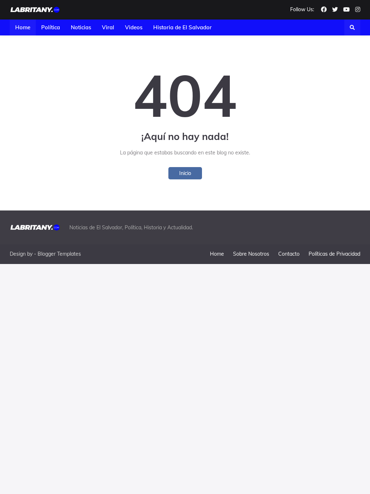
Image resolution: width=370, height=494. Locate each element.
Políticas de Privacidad (334, 254)
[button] (352, 27)
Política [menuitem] (50, 27)
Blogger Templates (59, 254)
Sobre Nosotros (251, 254)
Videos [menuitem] (133, 27)
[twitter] (335, 9)
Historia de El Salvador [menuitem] (182, 27)
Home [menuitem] (22, 27)
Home (217, 254)
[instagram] (357, 9)
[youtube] (346, 9)
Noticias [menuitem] (81, 27)
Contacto (289, 254)
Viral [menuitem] (108, 27)
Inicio (185, 173)
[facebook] (324, 9)
